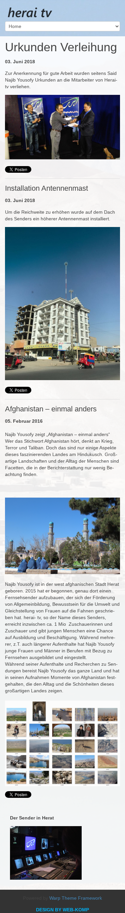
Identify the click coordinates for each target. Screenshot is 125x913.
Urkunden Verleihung (61, 47)
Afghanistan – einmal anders (51, 409)
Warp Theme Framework (75, 898)
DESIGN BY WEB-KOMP (62, 909)
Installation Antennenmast (46, 188)
